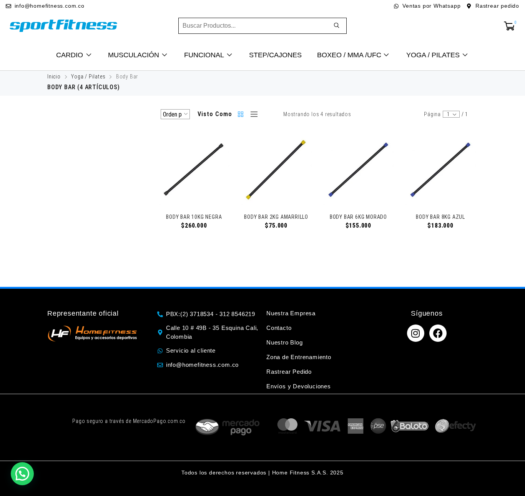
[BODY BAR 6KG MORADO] (358, 170)
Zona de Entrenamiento (298, 357)
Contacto (278, 328)
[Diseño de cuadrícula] (241, 114)
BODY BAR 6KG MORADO (358, 217)
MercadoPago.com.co (159, 421)
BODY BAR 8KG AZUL (440, 217)
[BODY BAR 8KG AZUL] (440, 170)
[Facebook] (438, 333)
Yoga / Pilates (88, 76)
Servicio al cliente (191, 350)
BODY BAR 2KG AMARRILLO (276, 217)
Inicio (54, 76)
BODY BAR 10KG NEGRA (194, 217)
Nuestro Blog (284, 342)
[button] (22, 473)
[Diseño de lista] (252, 114)
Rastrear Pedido (289, 371)
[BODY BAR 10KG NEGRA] (194, 170)
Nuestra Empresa (291, 313)
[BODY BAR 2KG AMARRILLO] (276, 170)
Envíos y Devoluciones (298, 386)
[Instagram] (415, 333)
